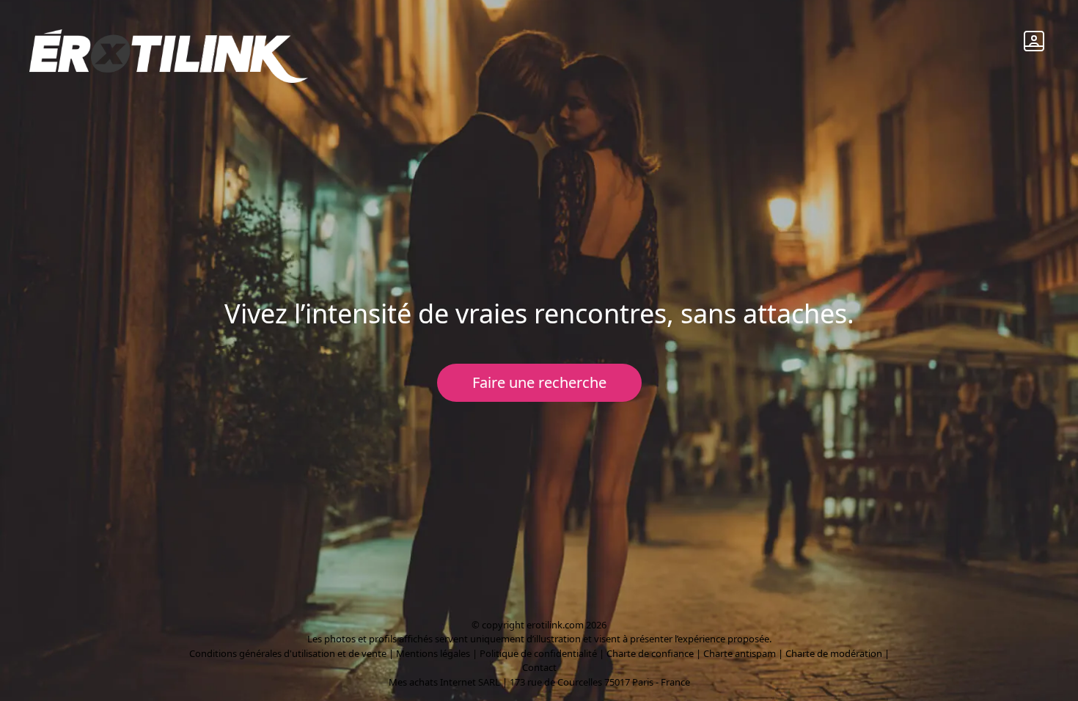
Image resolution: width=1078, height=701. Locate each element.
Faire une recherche (539, 382)
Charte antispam (739, 653)
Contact (539, 667)
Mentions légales (433, 653)
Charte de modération (833, 653)
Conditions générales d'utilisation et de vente (287, 653)
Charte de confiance (650, 653)
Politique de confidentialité (538, 653)
